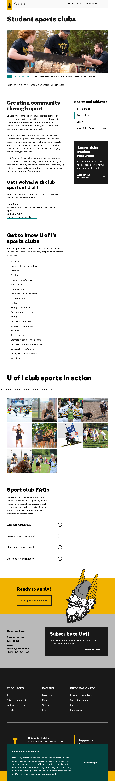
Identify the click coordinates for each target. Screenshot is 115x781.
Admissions (92, 4)
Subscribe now (92, 650)
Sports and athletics (39, 85)
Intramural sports (86, 109)
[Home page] (9, 5)
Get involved (41, 77)
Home (9, 85)
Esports (80, 122)
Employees (76, 710)
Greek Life (81, 77)
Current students (79, 700)
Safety (45, 705)
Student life (22, 77)
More (93, 77)
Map (44, 700)
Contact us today (42, 194)
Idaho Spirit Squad (86, 128)
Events (45, 710)
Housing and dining (62, 77)
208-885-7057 (14, 214)
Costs (80, 4)
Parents (74, 705)
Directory (47, 695)
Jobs (9, 695)
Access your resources (83, 176)
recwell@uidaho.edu (18, 648)
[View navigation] (104, 4)
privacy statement (47, 774)
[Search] (15, 3)
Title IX (10, 710)
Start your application (32, 600)
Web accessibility (16, 705)
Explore (71, 4)
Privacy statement (16, 700)
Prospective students (81, 695)
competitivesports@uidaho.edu (22, 217)
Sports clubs (83, 115)
